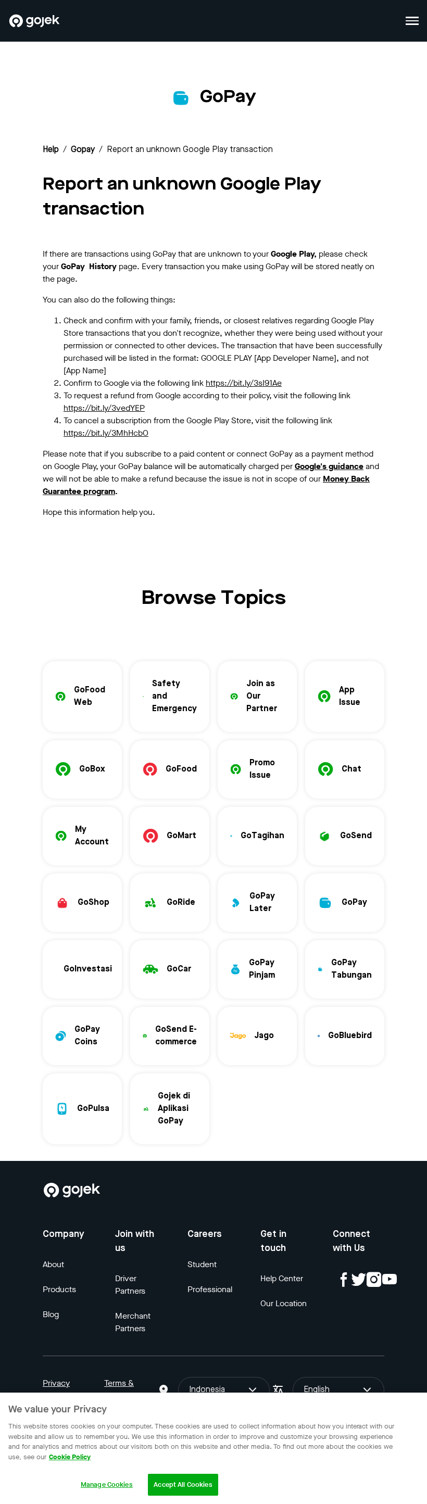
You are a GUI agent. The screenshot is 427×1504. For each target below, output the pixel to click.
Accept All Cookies (183, 1484)
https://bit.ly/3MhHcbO (106, 432)
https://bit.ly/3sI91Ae (244, 382)
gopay (83, 150)
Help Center (281, 1278)
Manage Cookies (107, 1484)
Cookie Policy (70, 1456)
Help (51, 150)
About (53, 1264)
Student (202, 1264)
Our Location (283, 1303)
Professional (209, 1289)
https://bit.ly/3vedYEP (104, 407)
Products (59, 1289)
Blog (51, 1314)
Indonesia (207, 1390)
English (317, 1390)
